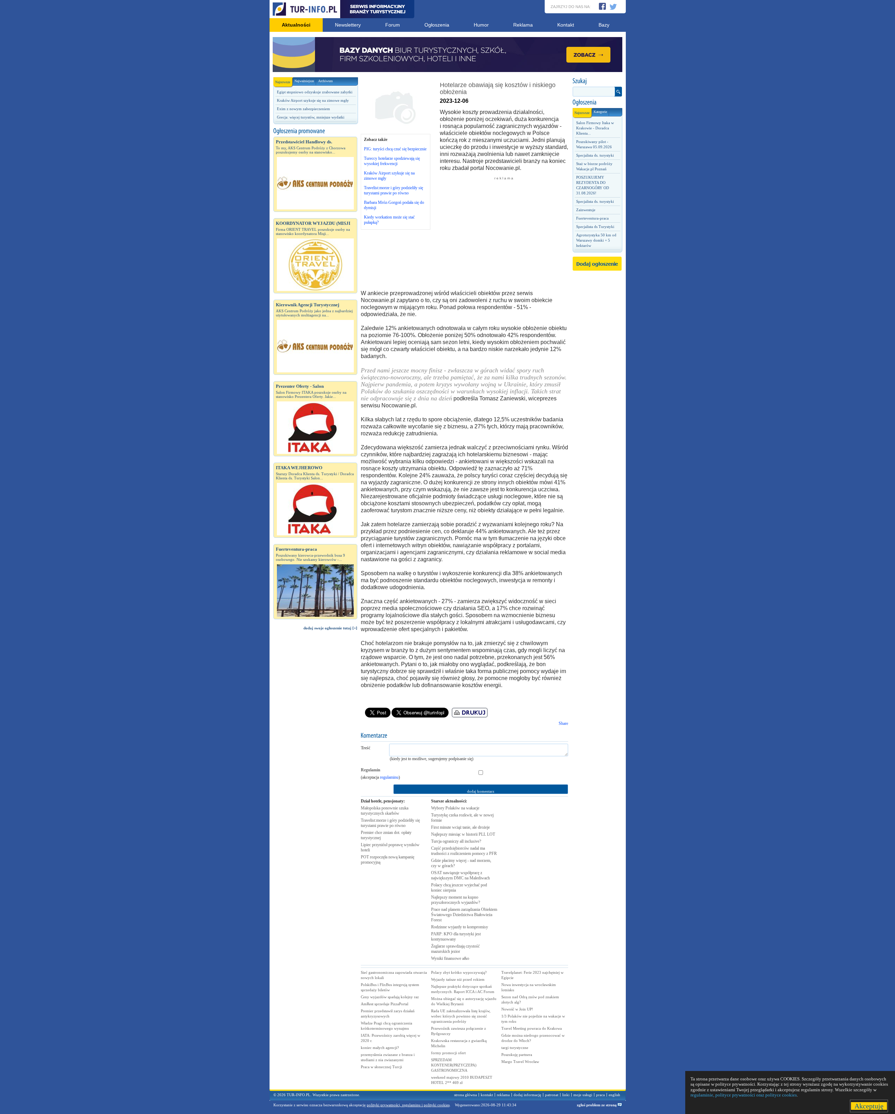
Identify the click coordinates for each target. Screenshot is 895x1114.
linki (566, 1095)
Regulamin (370, 769)
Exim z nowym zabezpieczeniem (303, 109)
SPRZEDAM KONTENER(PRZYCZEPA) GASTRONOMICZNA (454, 1065)
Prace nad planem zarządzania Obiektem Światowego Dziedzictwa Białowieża (464, 914)
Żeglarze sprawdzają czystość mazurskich (455, 949)
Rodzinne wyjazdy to (459, 926)
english (614, 1095)
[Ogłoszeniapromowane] (315, 131)
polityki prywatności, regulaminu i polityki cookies (408, 1105)
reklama (503, 1095)
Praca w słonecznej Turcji (381, 1067)
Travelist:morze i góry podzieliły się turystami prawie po (390, 823)
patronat (551, 1095)
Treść (365, 747)
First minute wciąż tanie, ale (460, 827)
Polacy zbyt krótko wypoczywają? (459, 972)
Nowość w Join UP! (517, 1009)
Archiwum (325, 81)
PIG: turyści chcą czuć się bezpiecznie (395, 149)
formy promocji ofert (448, 1053)
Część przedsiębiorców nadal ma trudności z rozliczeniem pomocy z (464, 851)
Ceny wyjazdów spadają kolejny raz (390, 997)
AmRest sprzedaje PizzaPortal (384, 1004)
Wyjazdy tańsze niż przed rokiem (458, 979)
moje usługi (582, 1095)
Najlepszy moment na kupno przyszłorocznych (455, 900)
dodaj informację (527, 1095)
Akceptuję (869, 1106)
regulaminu (389, 777)
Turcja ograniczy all (456, 841)
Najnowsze (282, 82)
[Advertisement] (315, 754)
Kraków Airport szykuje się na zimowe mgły (313, 100)
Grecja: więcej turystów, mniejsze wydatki (310, 117)
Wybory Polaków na (455, 808)
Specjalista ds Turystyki (595, 226)
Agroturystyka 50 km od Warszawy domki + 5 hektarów (596, 240)
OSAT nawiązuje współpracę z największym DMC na (460, 875)
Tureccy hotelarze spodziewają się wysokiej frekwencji (392, 161)
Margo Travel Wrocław (520, 1061)
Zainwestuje (585, 210)
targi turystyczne (514, 1047)
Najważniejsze (304, 81)
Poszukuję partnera (516, 1054)
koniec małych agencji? (380, 1047)
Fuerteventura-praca (592, 218)
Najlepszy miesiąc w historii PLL (463, 834)
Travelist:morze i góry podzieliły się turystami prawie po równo (393, 190)
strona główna (465, 1095)
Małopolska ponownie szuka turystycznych (384, 811)
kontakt (487, 1095)
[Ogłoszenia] (597, 102)
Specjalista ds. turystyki (595, 155)
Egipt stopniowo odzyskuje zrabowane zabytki (314, 92)
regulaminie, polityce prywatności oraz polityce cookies (743, 1095)
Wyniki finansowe (450, 958)
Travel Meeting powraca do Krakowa (531, 1028)
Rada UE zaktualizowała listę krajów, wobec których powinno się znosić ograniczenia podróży (461, 1016)
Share (563, 723)
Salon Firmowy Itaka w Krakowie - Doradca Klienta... (595, 128)
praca (600, 1095)
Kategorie (600, 112)
